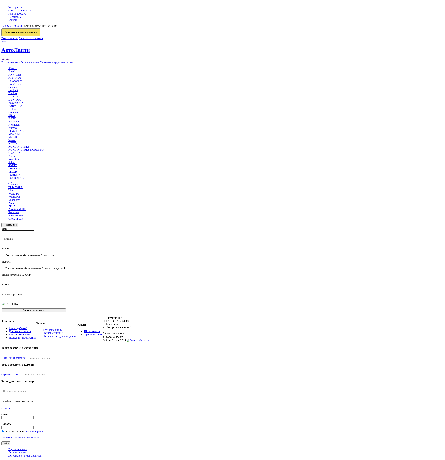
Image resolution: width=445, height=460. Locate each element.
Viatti (11, 190)
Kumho (12, 127)
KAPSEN (13, 121)
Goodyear (13, 112)
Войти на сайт (9, 38)
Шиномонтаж (92, 331)
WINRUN (14, 196)
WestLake (13, 193)
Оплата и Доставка (19, 10)
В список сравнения (13, 357)
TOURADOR (16, 177)
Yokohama (14, 199)
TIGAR (12, 171)
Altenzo (12, 68)
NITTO (12, 143)
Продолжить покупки (39, 358)
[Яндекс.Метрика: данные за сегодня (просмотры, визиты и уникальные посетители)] (138, 340)
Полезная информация (22, 337)
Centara (12, 87)
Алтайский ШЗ (17, 209)
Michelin (13, 137)
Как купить (15, 7)
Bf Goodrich (15, 80)
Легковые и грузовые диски (59, 336)
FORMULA (15, 105)
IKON (11, 115)
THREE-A (14, 168)
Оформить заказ (10, 374)
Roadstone (14, 159)
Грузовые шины (52, 329)
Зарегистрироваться (31, 38)
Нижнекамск (16, 215)
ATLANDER (15, 77)
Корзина (6, 41)
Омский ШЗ (15, 218)
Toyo (11, 181)
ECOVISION (16, 102)
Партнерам (14, 16)
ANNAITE (14, 74)
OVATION (14, 152)
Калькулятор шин (19, 334)
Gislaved (13, 109)
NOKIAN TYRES (18, 146)
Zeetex (12, 202)
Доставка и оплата (20, 331)
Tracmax (13, 184)
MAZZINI (14, 134)
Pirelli (11, 155)
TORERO (14, 174)
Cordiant (13, 90)
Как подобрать (17, 13)
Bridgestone (15, 83)
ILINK (12, 118)
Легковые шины (53, 332)
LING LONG (16, 130)
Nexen (12, 140)
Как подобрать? (18, 328)
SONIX (12, 165)
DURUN (13, 96)
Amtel (11, 71)
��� (5, 59)
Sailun (11, 162)
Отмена (5, 408)
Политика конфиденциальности (20, 436)
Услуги (12, 19)
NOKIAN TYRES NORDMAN (26, 149)
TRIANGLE (15, 187)
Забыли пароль (34, 431)
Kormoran (14, 124)
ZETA (11, 206)
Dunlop (12, 93)
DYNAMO (14, 99)
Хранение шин (93, 334)
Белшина (13, 212)
